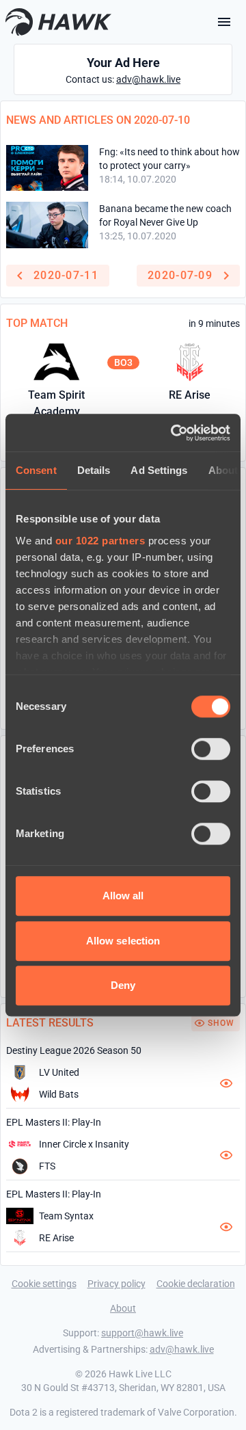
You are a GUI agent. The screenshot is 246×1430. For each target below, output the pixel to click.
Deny (123, 985)
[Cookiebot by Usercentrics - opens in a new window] (173, 433)
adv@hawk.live (148, 79)
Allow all (123, 895)
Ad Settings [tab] (159, 470)
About (123, 1308)
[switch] (210, 749)
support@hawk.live (142, 1332)
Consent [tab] (36, 470)
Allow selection (123, 940)
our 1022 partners (100, 540)
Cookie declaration (195, 1283)
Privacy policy (116, 1283)
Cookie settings (44, 1283)
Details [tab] (94, 470)
